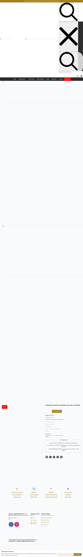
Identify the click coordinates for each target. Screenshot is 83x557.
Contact (61, 79)
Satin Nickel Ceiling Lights (58, 435)
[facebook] (11, 524)
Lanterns (51, 435)
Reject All (70, 554)
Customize (61, 554)
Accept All (78, 554)
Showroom (54, 79)
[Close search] (68, 37)
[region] (41, 553)
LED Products (31, 79)
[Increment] (49, 411)
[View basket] (81, 75)
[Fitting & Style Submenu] (26, 79)
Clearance (67, 79)
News (47, 79)
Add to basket (56, 411)
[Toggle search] (68, 12)
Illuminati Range (40, 79)
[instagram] (16, 524)
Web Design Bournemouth (25, 541)
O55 (49, 436)
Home (14, 79)
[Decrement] (46, 411)
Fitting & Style (22, 79)
